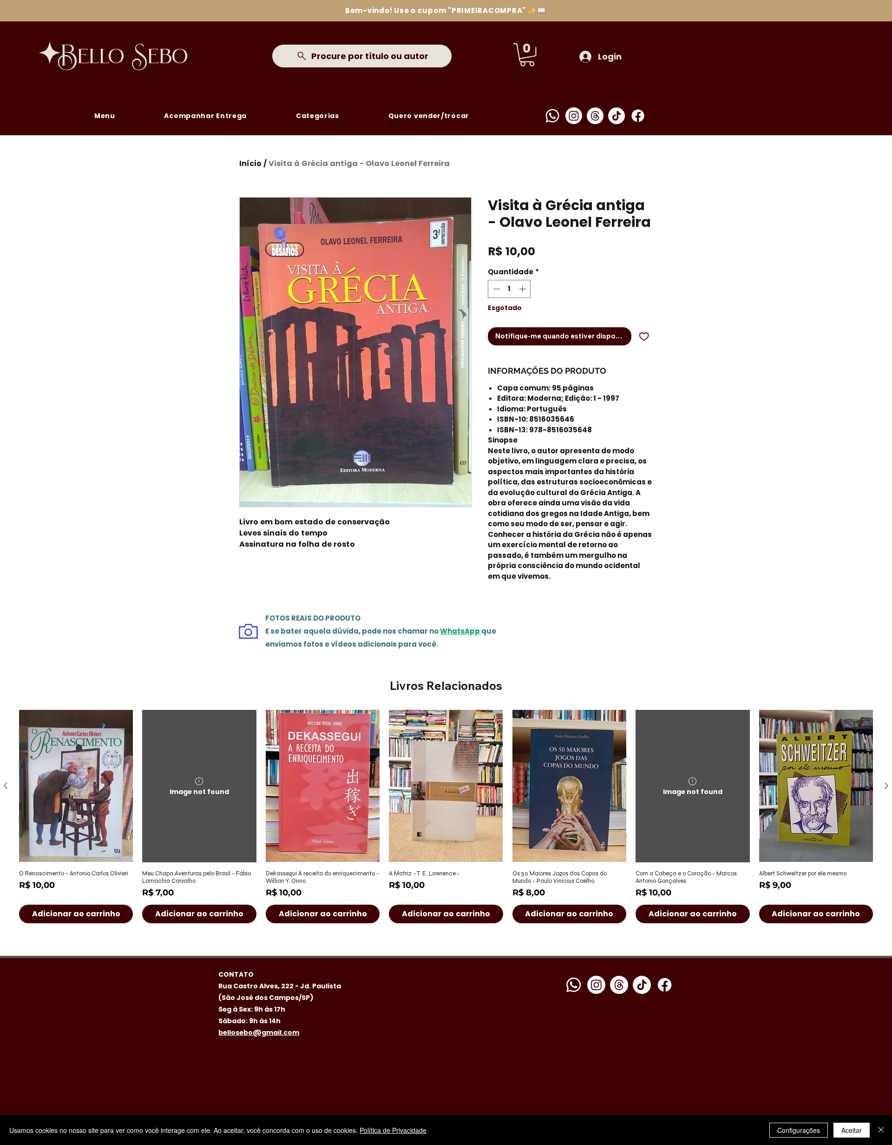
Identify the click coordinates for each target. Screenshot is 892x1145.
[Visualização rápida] (76, 786)
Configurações (798, 1130)
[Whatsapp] (552, 115)
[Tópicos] (595, 115)
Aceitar (851, 1130)
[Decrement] (495, 289)
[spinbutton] (509, 289)
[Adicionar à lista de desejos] (644, 336)
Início (250, 163)
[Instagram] (573, 115)
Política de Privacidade (393, 1130)
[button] (527, 54)
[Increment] (523, 289)
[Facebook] (638, 115)
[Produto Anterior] (5, 785)
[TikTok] (616, 115)
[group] (446, 816)
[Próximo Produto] (886, 785)
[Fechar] (880, 1130)
